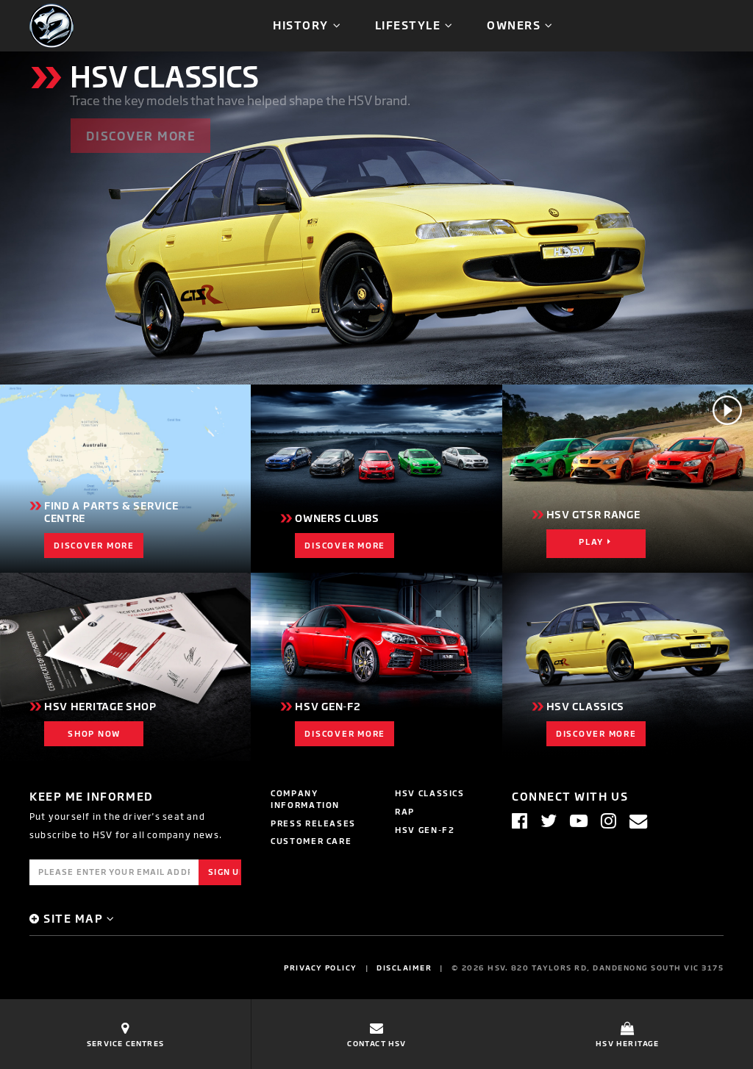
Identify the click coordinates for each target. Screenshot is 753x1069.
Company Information (305, 798)
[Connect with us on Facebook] (519, 820)
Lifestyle (408, 25)
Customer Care (311, 840)
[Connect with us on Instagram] (608, 820)
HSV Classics (430, 793)
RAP (405, 811)
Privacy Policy (320, 967)
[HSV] (51, 24)
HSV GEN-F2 (425, 829)
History (301, 25)
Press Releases (313, 823)
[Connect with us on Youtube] (579, 820)
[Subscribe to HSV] (638, 820)
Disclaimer (404, 967)
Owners (513, 25)
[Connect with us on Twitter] (548, 820)
